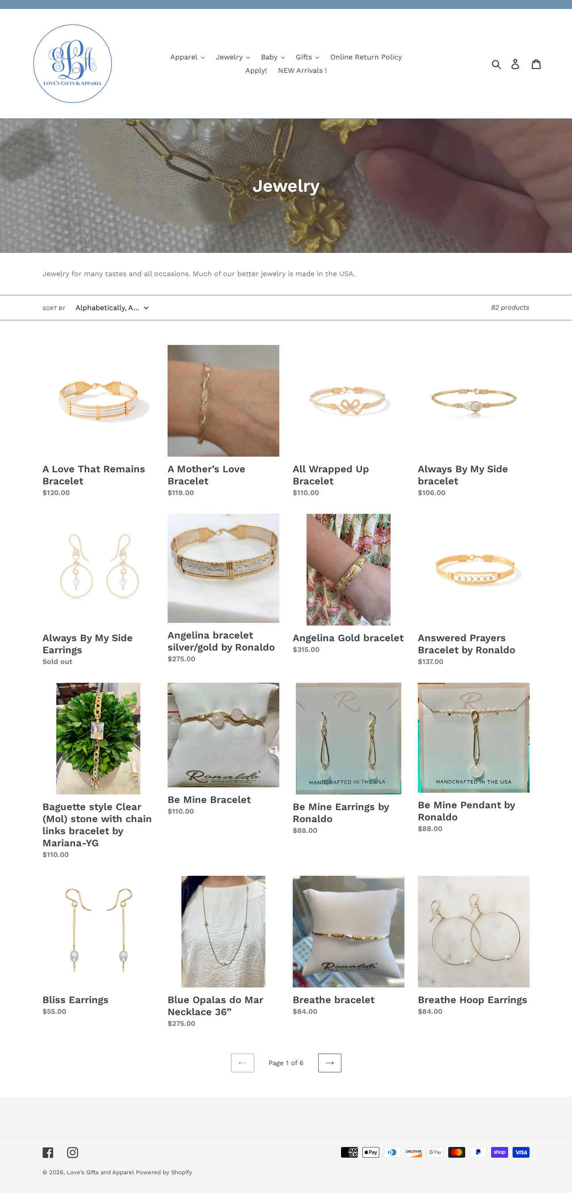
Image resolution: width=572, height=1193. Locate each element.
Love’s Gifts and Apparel (101, 1172)
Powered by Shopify (164, 1172)
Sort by (53, 308)
